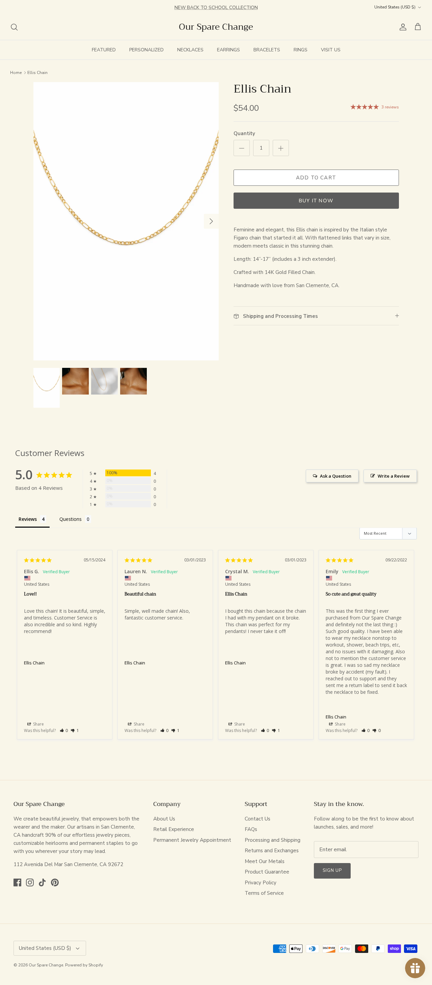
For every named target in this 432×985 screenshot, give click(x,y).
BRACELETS (266, 50)
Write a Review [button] (394, 476)
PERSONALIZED (146, 50)
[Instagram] (30, 882)
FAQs (251, 829)
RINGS (300, 50)
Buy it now (316, 200)
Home (16, 72)
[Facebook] (17, 882)
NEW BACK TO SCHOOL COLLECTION (216, 7)
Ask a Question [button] (335, 476)
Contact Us (257, 818)
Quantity (244, 133)
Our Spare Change (46, 965)
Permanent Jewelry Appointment (192, 840)
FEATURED (104, 50)
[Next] (211, 221)
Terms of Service (264, 893)
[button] (64, 730)
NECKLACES (190, 50)
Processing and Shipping (272, 840)
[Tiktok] (42, 882)
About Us (164, 818)
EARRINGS (228, 50)
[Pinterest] (55, 882)
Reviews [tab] (28, 519)
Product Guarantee (267, 871)
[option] (126, 221)
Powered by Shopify (84, 965)
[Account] (401, 27)
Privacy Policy (260, 882)
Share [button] (38, 724)
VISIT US (331, 50)
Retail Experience (173, 829)
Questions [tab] (70, 519)
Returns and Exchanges (272, 850)
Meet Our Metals (265, 861)
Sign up (332, 870)
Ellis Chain (37, 72)
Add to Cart (316, 177)
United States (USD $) (394, 7)
